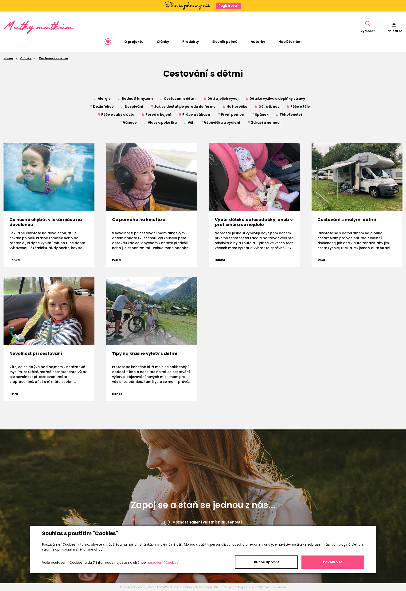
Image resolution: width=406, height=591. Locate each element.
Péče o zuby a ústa (117, 114)
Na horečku (236, 106)
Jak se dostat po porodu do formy (184, 106)
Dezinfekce (103, 106)
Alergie (104, 98)
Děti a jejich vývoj (222, 98)
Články (25, 58)
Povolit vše (333, 562)
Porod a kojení (158, 114)
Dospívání (134, 106)
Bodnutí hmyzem (137, 98)
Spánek (262, 114)
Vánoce (130, 122)
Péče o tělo (300, 106)
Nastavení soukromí (271, 587)
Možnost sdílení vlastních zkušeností (207, 522)
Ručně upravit (266, 562)
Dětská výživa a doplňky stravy (277, 98)
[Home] (108, 41)
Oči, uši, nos (268, 106)
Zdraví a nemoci (265, 122)
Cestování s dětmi (53, 58)
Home (8, 58)
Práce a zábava (196, 114)
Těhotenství (291, 114)
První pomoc (232, 114)
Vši (190, 122)
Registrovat (228, 5)
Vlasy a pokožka (162, 122)
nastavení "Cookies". (163, 562)
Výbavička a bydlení (222, 122)
